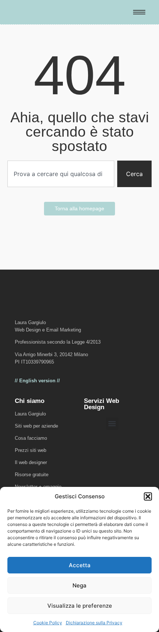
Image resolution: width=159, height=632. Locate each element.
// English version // (37, 380)
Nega (79, 585)
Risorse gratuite (31, 474)
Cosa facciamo (31, 438)
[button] (148, 496)
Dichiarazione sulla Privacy (94, 622)
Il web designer (31, 462)
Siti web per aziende (36, 426)
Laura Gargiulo (30, 414)
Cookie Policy (47, 622)
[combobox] (60, 174)
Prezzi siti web (30, 450)
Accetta (80, 565)
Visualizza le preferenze (79, 605)
